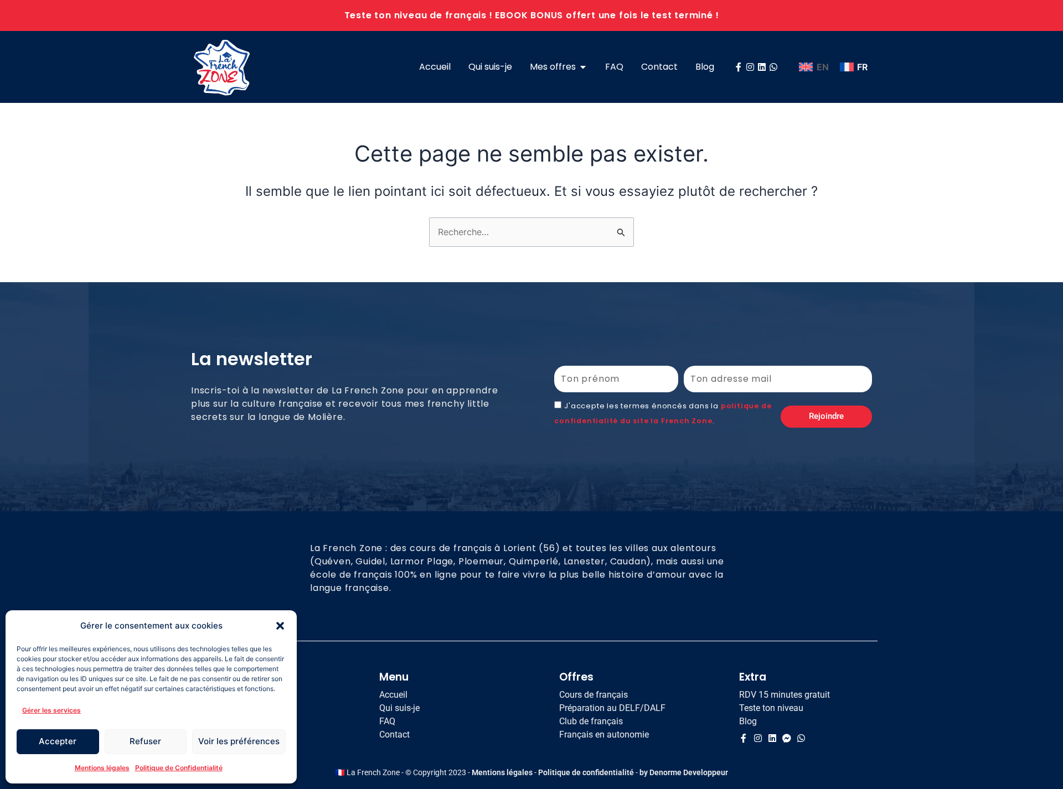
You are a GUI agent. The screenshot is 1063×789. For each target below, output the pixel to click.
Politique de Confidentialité (179, 768)
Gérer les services (51, 710)
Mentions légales (102, 768)
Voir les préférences (239, 741)
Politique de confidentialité (586, 772)
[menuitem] (813, 67)
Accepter (57, 741)
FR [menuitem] (862, 66)
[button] (280, 625)
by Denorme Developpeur (683, 772)
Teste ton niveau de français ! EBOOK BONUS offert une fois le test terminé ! (531, 15)
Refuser (145, 741)
